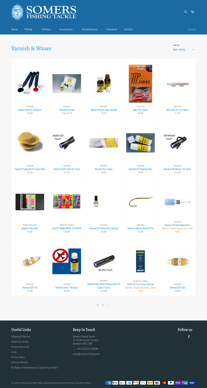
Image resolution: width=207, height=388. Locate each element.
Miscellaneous (90, 29)
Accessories (66, 29)
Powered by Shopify (83, 383)
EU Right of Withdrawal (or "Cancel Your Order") (34, 367)
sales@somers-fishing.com (86, 354)
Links (13, 352)
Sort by (176, 45)
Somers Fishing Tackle (23, 383)
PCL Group (70, 383)
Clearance (111, 29)
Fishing (28, 29)
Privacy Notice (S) (20, 347)
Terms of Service (19, 362)
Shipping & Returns (20, 336)
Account (192, 29)
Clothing (46, 29)
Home (14, 29)
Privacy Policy (18, 357)
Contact (128, 29)
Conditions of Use (20, 341)
